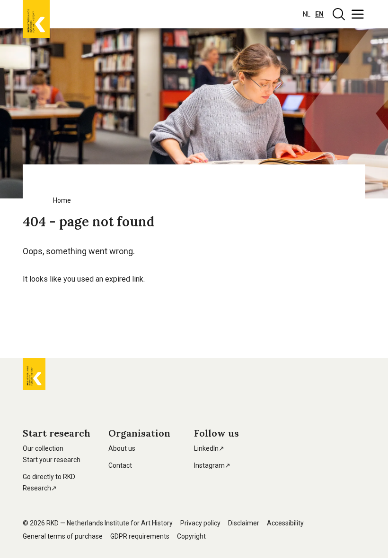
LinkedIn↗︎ (209, 448)
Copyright (191, 536)
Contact (120, 465)
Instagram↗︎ (212, 465)
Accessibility (285, 523)
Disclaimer (243, 523)
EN (319, 14)
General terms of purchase (63, 536)
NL (306, 14)
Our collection (43, 448)
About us (121, 448)
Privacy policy (200, 523)
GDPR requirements (139, 536)
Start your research (51, 460)
